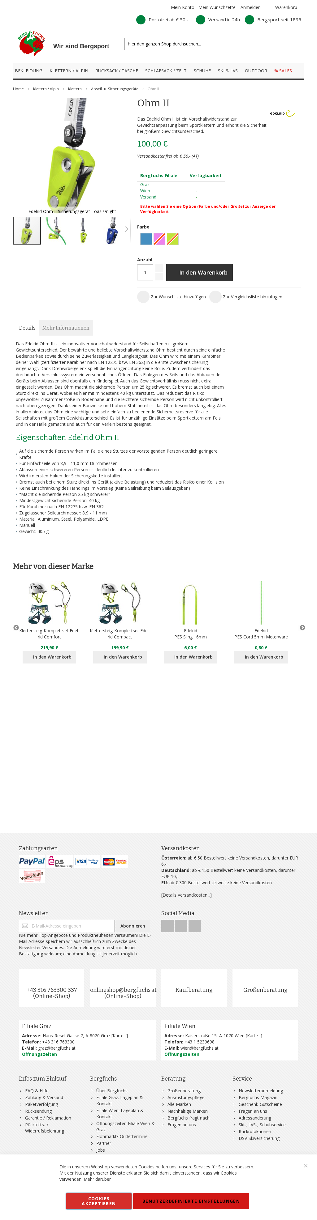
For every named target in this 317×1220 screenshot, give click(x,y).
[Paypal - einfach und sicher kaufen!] (32, 861)
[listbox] (219, 240)
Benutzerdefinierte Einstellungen (191, 1201)
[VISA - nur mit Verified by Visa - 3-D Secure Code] (87, 861)
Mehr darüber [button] (97, 1179)
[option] (146, 239)
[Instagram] (182, 924)
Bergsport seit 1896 (279, 19)
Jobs (100, 1150)
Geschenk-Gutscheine (260, 1104)
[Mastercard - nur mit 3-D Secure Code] (115, 861)
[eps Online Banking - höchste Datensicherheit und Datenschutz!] (59, 861)
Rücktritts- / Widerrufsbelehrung (44, 1128)
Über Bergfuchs (112, 1091)
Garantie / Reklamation (48, 1118)
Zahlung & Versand (44, 1097)
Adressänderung (255, 1118)
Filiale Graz (36, 1026)
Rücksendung (38, 1111)
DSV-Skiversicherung (259, 1138)
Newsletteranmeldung (261, 1091)
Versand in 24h (224, 19)
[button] (55, 230)
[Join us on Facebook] (168, 924)
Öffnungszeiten (39, 1054)
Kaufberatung (194, 990)
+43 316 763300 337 (51, 990)
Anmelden (251, 7)
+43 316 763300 (58, 1042)
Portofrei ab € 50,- (169, 19)
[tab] (27, 328)
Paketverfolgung (41, 1104)
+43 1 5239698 (200, 1042)
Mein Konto (182, 7)
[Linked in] (195, 924)
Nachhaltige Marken (187, 1111)
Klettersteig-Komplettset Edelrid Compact (120, 634)
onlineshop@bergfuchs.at (123, 990)
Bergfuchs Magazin (258, 1097)
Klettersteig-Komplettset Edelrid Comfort (49, 634)
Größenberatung (265, 990)
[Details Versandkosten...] (186, 895)
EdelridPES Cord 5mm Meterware (261, 634)
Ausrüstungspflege (186, 1097)
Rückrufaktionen (255, 1131)
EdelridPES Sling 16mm (190, 634)
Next (301, 628)
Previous (16, 628)
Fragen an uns (181, 1125)
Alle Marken (179, 1104)
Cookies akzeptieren (99, 1201)
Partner (103, 1143)
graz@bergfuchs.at (57, 1048)
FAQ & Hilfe (37, 1091)
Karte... (119, 1036)
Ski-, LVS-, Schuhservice (262, 1125)
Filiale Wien (179, 1026)
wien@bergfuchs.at (199, 1048)
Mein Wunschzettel (217, 7)
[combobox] (214, 44)
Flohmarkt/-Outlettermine (122, 1136)
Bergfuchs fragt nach (188, 1118)
